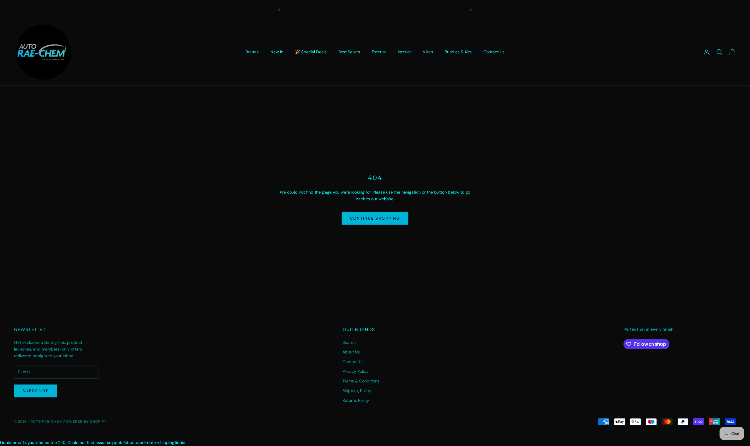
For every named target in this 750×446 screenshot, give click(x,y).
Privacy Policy (355, 371)
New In (276, 51)
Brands (252, 51)
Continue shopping (375, 218)
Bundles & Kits (458, 51)
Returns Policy (355, 400)
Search (349, 342)
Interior (404, 51)
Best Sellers (349, 51)
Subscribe (36, 390)
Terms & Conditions (360, 381)
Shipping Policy (356, 390)
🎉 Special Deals (311, 51)
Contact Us (493, 51)
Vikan (428, 51)
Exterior (379, 51)
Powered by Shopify (84, 421)
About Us (351, 352)
